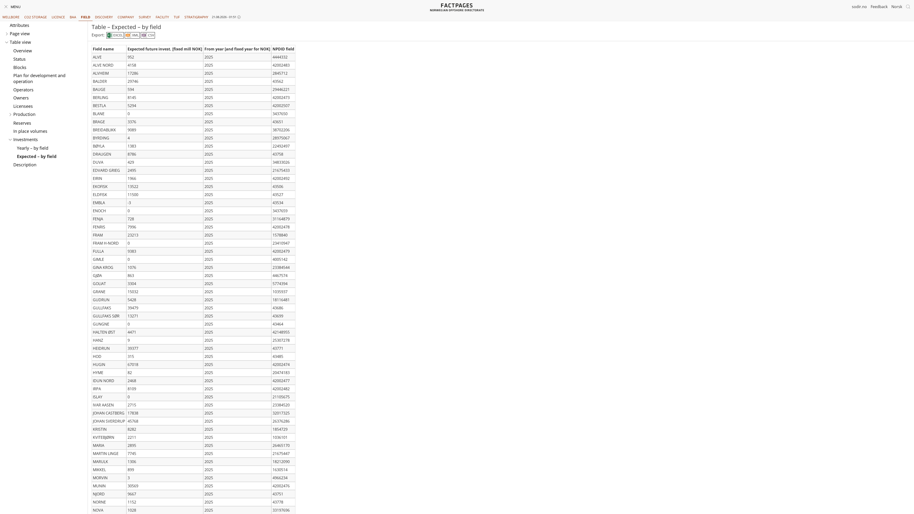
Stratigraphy (196, 17)
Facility (162, 17)
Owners (21, 98)
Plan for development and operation (39, 78)
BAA (73, 17)
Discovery (104, 17)
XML (135, 35)
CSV (150, 35)
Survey (145, 17)
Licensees (23, 106)
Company (126, 17)
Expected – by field (36, 156)
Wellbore (11, 17)
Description (24, 165)
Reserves (22, 123)
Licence (58, 17)
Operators (23, 90)
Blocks (19, 67)
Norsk (896, 6)
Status (19, 59)
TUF (177, 17)
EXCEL (117, 35)
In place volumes (30, 131)
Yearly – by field (32, 148)
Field (85, 17)
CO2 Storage (35, 17)
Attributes (19, 25)
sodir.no (859, 6)
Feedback (879, 6)
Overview (22, 51)
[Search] (908, 6)
